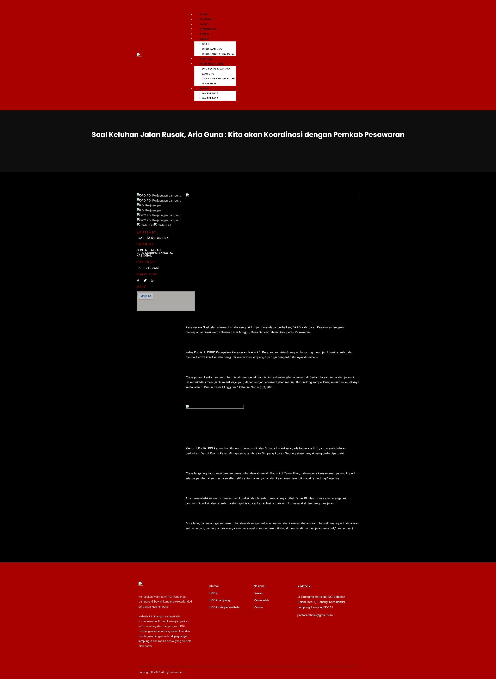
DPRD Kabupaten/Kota (218, 54)
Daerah (205, 24)
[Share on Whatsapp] (152, 280)
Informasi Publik (212, 63)
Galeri (204, 88)
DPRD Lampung (212, 49)
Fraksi (204, 39)
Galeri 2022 (210, 93)
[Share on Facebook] (138, 280)
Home (204, 14)
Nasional (206, 19)
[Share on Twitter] (145, 280)
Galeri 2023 (210, 98)
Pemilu (204, 34)
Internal (206, 58)
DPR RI (206, 44)
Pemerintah (208, 29)
